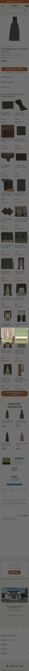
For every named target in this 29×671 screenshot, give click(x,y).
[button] (21, 339)
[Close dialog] (27, 328)
